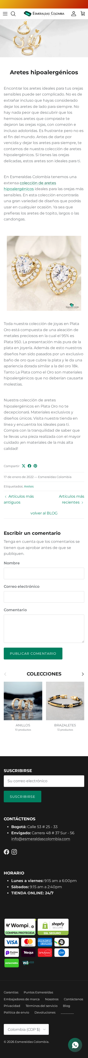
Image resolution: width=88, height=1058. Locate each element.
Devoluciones (44, 1012)
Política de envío (16, 1012)
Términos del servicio (41, 1006)
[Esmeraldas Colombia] (44, 14)
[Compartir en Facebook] (29, 466)
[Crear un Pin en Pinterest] (35, 466)
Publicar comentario (33, 653)
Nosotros (51, 999)
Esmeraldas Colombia (32, 1042)
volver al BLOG (44, 513)
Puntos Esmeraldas (38, 992)
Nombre (12, 563)
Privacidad (12, 1006)
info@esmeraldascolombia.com (40, 839)
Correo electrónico (21, 586)
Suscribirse (22, 797)
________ (67, 1012)
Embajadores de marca (22, 999)
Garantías (11, 992)
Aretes (29, 486)
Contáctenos (73, 999)
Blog (66, 1006)
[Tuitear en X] (23, 466)
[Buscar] (15, 14)
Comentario (15, 610)
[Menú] (5, 14)
